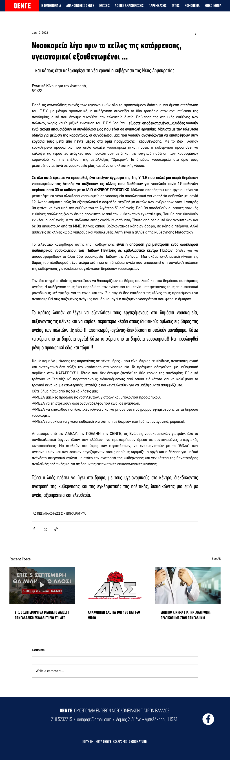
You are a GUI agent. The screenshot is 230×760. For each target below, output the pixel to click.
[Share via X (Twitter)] (45, 529)
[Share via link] (56, 529)
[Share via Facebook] (34, 529)
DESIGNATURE (138, 741)
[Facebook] (208, 719)
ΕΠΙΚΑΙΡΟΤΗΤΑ (76, 513)
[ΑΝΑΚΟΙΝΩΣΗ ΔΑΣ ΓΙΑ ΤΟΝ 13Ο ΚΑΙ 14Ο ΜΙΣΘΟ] (115, 585)
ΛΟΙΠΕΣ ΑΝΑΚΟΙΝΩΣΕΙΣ (48, 513)
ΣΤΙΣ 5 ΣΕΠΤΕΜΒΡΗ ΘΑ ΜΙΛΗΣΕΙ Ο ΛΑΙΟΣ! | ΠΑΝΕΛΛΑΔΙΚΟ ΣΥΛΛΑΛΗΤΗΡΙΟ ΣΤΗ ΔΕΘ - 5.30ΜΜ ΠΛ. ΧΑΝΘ (42, 615)
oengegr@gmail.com (94, 719)
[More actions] (195, 32)
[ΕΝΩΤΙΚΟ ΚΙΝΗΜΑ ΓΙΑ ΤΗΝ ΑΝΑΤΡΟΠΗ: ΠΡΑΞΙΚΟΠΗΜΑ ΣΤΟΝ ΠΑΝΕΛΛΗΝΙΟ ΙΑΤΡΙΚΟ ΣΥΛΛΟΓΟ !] (188, 585)
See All (216, 559)
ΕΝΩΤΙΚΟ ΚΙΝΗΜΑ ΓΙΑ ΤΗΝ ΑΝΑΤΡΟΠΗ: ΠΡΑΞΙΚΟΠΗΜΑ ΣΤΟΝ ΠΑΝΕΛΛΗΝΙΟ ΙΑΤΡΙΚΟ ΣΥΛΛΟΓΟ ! (185, 615)
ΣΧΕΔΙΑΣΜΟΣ (121, 741)
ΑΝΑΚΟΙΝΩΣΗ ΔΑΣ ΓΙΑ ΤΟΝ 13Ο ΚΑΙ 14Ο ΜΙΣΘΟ (114, 615)
